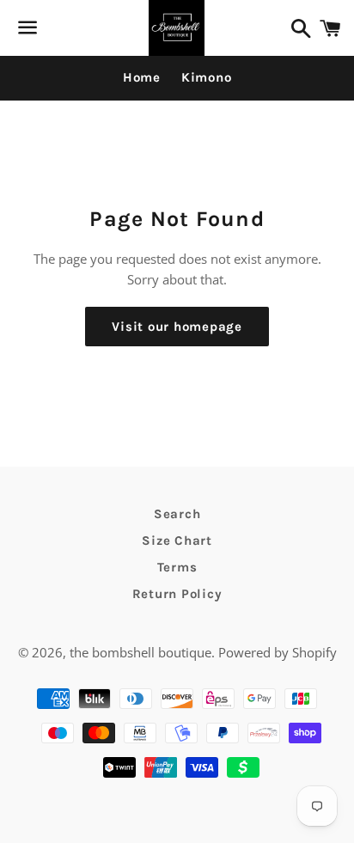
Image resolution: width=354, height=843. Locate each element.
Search (177, 514)
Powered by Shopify (277, 652)
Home (142, 77)
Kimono (206, 77)
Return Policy (177, 594)
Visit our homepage (177, 326)
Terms (177, 567)
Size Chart (177, 540)
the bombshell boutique (140, 652)
